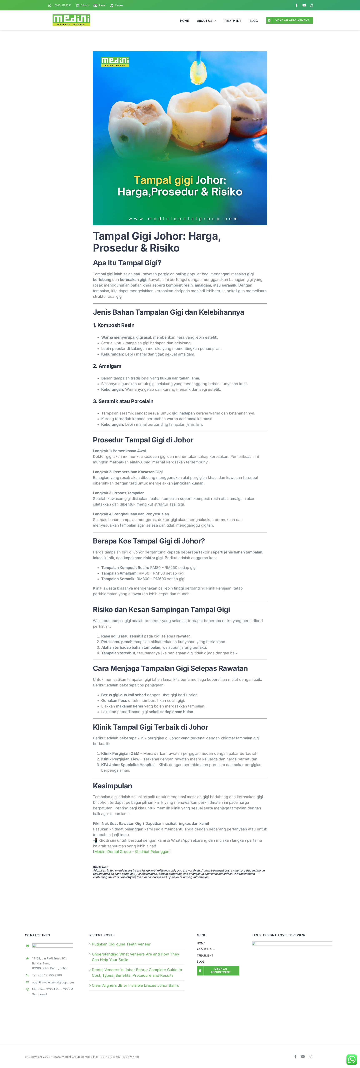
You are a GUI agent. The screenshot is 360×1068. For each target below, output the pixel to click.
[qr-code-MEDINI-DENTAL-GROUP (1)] (292, 943)
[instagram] (311, 5)
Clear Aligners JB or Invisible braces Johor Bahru (135, 985)
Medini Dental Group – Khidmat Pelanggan (131, 851)
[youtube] (304, 5)
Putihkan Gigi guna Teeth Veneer (121, 944)
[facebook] (296, 5)
